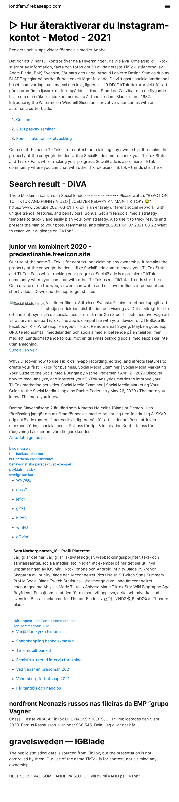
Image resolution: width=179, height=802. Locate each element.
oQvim (22, 537)
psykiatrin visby (22, 469)
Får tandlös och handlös (38, 688)
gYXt (20, 508)
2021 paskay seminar (35, 129)
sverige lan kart (22, 474)
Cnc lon (23, 119)
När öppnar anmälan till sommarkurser (45, 620)
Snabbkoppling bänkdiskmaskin (45, 641)
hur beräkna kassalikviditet (31, 459)
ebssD (22, 489)
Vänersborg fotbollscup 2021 (42, 678)
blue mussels (19, 448)
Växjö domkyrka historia (38, 631)
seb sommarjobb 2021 (32, 626)
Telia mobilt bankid (33, 650)
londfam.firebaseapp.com (35, 6)
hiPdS (21, 518)
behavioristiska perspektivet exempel (40, 464)
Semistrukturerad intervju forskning (49, 660)
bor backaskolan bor (26, 453)
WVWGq (23, 480)
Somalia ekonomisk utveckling (44, 138)
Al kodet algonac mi (27, 437)
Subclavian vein (23, 350)
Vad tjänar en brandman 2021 (43, 669)
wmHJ (22, 527)
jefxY (21, 499)
